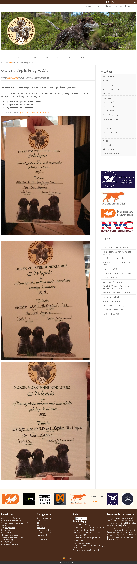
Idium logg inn (129, 6)
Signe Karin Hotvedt (12, 77)
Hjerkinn (123, 523)
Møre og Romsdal (124, 528)
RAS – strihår (110, 106)
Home (10, 63)
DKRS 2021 (124, 521)
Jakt (58, 57)
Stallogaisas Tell (36, 112)
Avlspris (105, 140)
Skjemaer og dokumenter (111, 153)
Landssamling (111, 528)
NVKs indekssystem (112, 119)
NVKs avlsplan (107, 98)
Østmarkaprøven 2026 (110, 269)
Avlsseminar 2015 (111, 132)
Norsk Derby (129, 530)
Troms (126, 535)
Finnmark (130, 520)
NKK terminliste (41, 528)
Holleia (127, 523)
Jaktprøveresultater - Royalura (45, 532)
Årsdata (105, 136)
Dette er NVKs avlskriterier (111, 115)
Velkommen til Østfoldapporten (113, 301)
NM (129, 527)
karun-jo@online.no (15, 520)
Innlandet (115, 525)
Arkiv (74, 518)
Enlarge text (88, 6)
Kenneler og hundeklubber (44, 530)
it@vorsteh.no (11, 530)
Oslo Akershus (124, 532)
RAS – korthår (110, 102)
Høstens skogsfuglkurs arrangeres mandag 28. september (117, 253)
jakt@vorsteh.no (8, 532)
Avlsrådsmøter (110, 85)
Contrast (97, 6)
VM (124, 537)
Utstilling (108, 128)
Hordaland (133, 523)
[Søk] (135, 2)
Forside (7, 57)
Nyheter (21, 57)
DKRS (120, 521)
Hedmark (117, 523)
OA (108, 532)
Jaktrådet (129, 525)
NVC (69, 57)
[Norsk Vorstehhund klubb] (68, 31)
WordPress (70, 558)
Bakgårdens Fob (48, 112)
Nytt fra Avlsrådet (108, 76)
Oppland (118, 532)
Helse (107, 123)
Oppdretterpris (112, 532)
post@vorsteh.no (97, 501)
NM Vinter (119, 530)
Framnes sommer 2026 (110, 277)
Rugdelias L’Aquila (24, 112)
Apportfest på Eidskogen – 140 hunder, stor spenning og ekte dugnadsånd (116, 287)
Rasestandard (107, 93)
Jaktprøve (122, 525)
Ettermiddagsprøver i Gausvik (112, 282)
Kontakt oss (119, 6)
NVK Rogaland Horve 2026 (111, 314)
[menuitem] (111, 6)
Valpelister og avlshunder (44, 518)
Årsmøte (110, 539)
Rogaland (132, 532)
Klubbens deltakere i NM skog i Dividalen (115, 247)
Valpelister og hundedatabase (112, 89)
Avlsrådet (106, 80)
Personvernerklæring (7, 540)
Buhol (108, 521)
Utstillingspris (107, 145)
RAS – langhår (110, 110)
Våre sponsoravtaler (42, 544)
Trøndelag (132, 534)
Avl (47, 57)
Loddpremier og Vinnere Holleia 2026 (114, 309)
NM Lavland (114, 530)
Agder (108, 518)
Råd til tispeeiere (108, 149)
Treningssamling (119, 534)
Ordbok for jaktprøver (43, 520)
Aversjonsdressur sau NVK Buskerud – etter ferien (117, 263)
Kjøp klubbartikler (42, 540)
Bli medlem (109, 6)
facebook (107, 2)
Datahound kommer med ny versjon (114, 305)
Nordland (124, 530)
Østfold (115, 539)
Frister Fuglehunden (42, 535)
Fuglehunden (111, 523)
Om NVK (35, 57)
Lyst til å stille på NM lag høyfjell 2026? (114, 258)
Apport (113, 518)
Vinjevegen (120, 537)
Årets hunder (129, 537)
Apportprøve (120, 518)
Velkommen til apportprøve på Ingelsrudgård (117, 292)
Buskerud (115, 520)
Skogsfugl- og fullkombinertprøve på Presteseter (118, 273)
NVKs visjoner (40, 523)
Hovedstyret (109, 525)
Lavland (117, 528)
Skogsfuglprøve (110, 535)
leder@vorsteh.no (10, 528)
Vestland (116, 537)
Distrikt (82, 57)
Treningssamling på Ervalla (111, 297)
